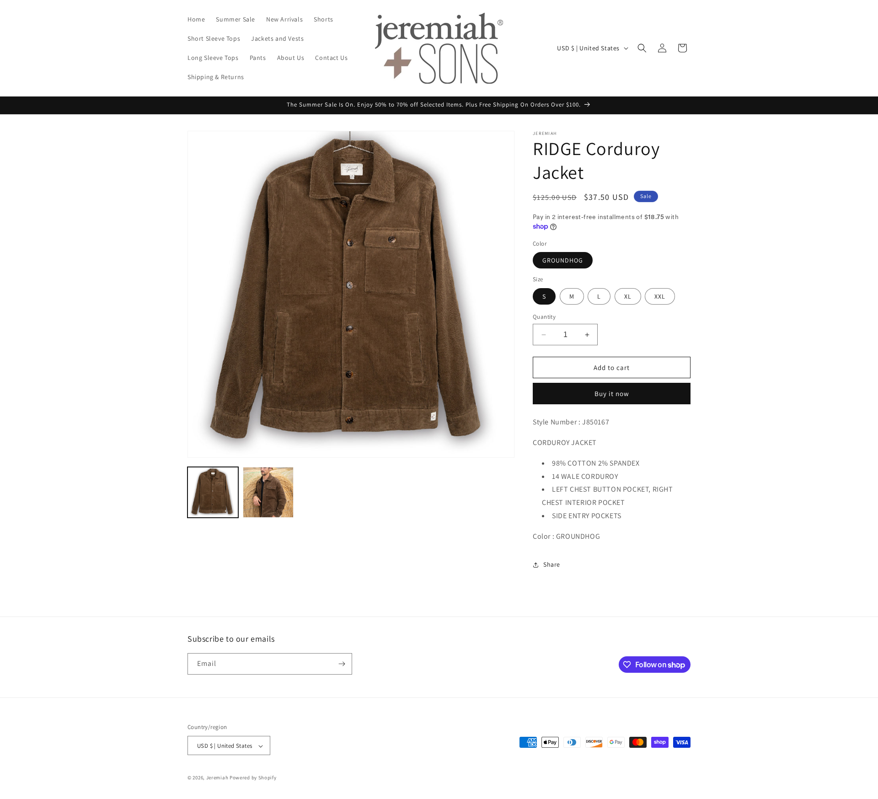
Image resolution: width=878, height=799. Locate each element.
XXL (659, 296)
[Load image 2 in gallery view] (268, 492)
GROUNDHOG (562, 260)
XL (628, 296)
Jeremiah (217, 778)
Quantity (544, 317)
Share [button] (551, 564)
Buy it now (611, 393)
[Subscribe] (342, 664)
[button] (642, 48)
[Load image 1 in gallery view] (212, 492)
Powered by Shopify (253, 778)
